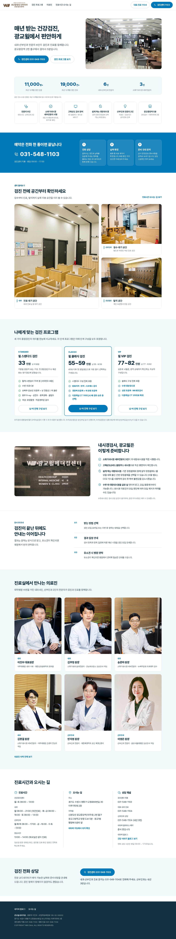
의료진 (49, 5)
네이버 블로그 (19, 909)
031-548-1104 (125, 811)
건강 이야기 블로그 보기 (127, 838)
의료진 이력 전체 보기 (23, 756)
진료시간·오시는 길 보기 (152, 197)
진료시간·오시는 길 (63, 5)
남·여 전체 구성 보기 (38, 408)
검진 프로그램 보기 (62, 59)
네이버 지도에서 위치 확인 (79, 828)
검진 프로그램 (37, 5)
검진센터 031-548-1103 (33, 59)
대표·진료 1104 (140, 5)
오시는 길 (32, 909)
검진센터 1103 (163, 5)
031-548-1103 (40, 154)
